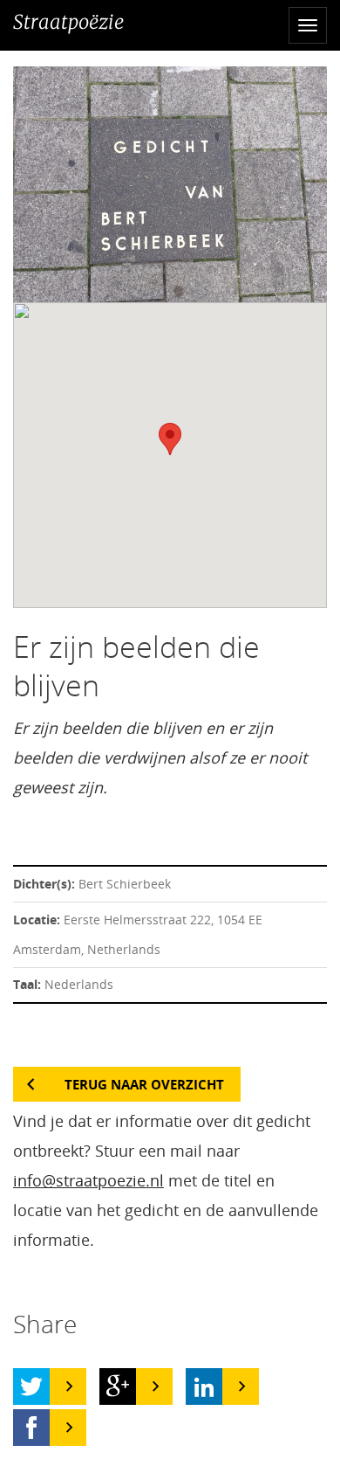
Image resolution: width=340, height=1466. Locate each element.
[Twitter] (31, 1386)
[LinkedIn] (204, 1386)
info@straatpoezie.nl (88, 1180)
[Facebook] (31, 1427)
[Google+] (117, 1386)
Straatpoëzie (68, 22)
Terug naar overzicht (144, 1084)
